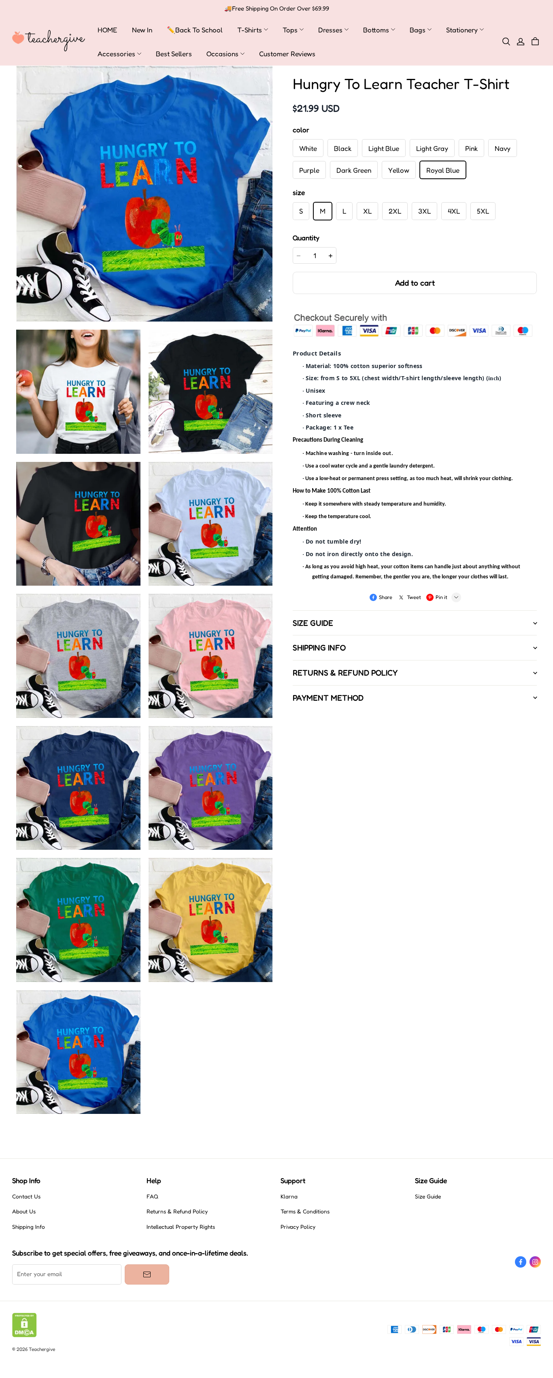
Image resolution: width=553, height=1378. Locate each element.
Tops (290, 29)
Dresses (330, 29)
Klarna (289, 1196)
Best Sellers (174, 53)
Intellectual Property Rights (181, 1226)
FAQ (152, 1196)
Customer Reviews (287, 53)
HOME (107, 29)
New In (142, 29)
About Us (24, 1211)
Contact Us (26, 1196)
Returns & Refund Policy (177, 1211)
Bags (417, 29)
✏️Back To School (195, 29)
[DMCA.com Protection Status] (24, 1335)
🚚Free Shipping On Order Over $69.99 (276, 8)
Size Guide (428, 1196)
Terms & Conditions (305, 1211)
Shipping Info (28, 1226)
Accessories (116, 53)
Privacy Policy (298, 1226)
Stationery (462, 29)
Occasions (222, 53)
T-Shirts (249, 29)
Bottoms (376, 29)
